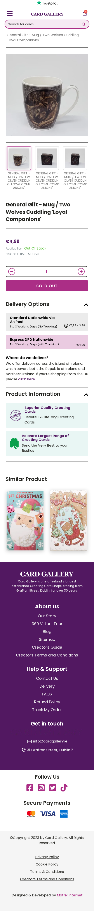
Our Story (47, 616)
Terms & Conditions (47, 871)
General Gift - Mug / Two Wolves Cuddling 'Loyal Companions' (38, 212)
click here (26, 379)
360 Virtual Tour (47, 623)
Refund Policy (47, 702)
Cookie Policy (47, 864)
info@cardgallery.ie (50, 741)
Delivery (47, 686)
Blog (47, 631)
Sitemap (47, 639)
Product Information (33, 394)
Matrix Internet (70, 895)
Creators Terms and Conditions (47, 655)
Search (84, 24)
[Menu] (10, 14)
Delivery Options (27, 304)
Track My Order (47, 709)
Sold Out (47, 285)
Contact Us (47, 678)
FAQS (47, 694)
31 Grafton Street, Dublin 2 (50, 750)
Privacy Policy (47, 856)
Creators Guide (47, 647)
